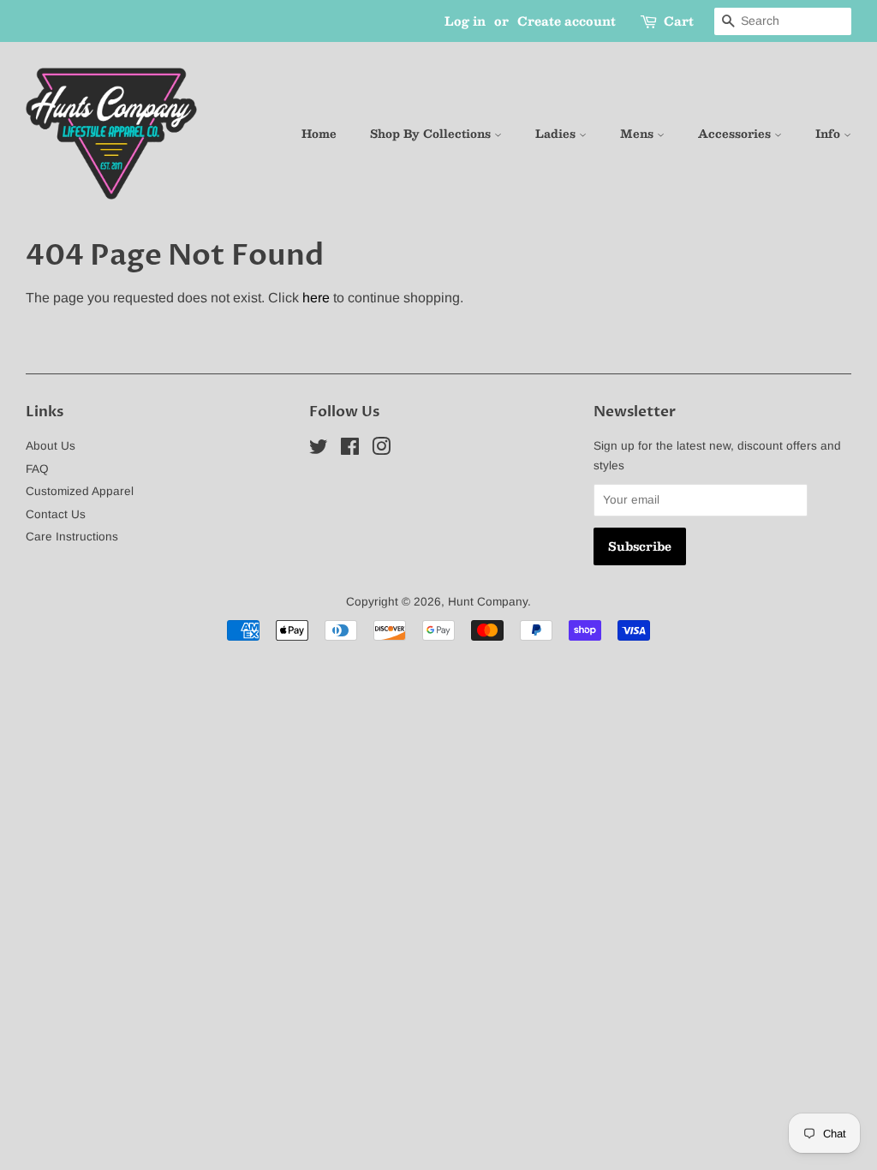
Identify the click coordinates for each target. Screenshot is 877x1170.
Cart (679, 21)
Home (319, 133)
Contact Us (56, 514)
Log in (465, 20)
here (316, 297)
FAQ (37, 469)
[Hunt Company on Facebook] (350, 450)
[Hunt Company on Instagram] (381, 450)
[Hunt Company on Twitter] (318, 450)
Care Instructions (72, 536)
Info (829, 133)
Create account (566, 20)
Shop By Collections (432, 133)
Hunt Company (488, 601)
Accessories (736, 133)
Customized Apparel (80, 491)
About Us (50, 445)
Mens (638, 133)
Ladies (557, 133)
